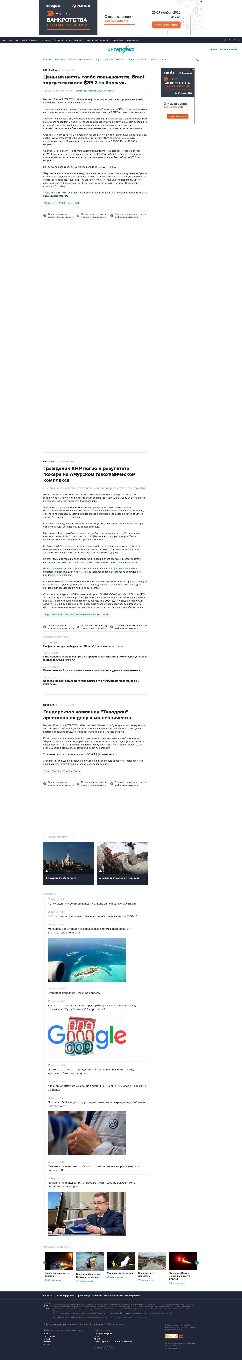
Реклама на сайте (113, 1295)
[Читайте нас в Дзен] (96, 1348)
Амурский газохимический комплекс (82, 614)
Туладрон (56, 771)
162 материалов (145, 1280)
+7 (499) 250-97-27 (140, 1317)
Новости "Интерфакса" (103, 1334)
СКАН (96, 1336)
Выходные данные (172, 1346)
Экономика (85, 59)
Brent (70, 203)
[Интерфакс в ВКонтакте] (104, 1348)
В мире (72, 59)
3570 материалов (84, 1281)
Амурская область (53, 614)
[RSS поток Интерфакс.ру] (108, 1348)
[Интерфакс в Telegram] (100, 1348)
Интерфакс (121, 49)
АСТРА (47, 1344)
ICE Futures (49, 203)
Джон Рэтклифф (59, 356)
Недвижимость (102, 40)
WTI (77, 203)
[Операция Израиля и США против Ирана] (90, 1270)
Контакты (48, 1295)
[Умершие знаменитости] (121, 1269)
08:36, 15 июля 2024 (66, 70)
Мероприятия (133, 40)
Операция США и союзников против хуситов (179, 1276)
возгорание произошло (121, 568)
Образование (118, 40)
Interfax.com (46, 40)
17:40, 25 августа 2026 (64, 705)
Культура (108, 59)
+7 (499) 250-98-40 (120, 1317)
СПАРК (47, 1334)
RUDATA (97, 1339)
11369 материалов (53, 1280)
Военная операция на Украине (57, 1274)
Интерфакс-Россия (62, 40)
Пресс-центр (83, 1295)
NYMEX (61, 203)
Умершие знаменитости (120, 1273)
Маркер (47, 1342)
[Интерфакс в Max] (113, 1348)
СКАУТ (47, 1339)
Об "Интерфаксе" (30, 40)
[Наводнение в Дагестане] (152, 1269)
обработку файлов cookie (163, 1313)
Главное (47, 59)
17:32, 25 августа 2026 (62, 240)
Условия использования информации (180, 1343)
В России (60, 59)
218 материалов (177, 1283)
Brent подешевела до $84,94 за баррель (95, 91)
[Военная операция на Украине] (59, 1269)
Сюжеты (154, 59)
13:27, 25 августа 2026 (64, 462)
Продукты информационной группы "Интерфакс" (85, 1324)
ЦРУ (46, 356)
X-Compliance (49, 1336)
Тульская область (71, 771)
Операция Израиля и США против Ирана (88, 1276)
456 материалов (115, 1277)
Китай (105, 614)
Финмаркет (79, 40)
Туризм (89, 40)
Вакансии (97, 1295)
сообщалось (57, 568)
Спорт (97, 59)
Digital (131, 59)
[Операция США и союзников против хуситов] (183, 1269)
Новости (141, 59)
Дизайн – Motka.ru (172, 1348)
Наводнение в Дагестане (146, 1274)
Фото (164, 59)
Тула (46, 771)
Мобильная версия (10, 40)
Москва (120, 59)
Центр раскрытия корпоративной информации (113, 1342)
